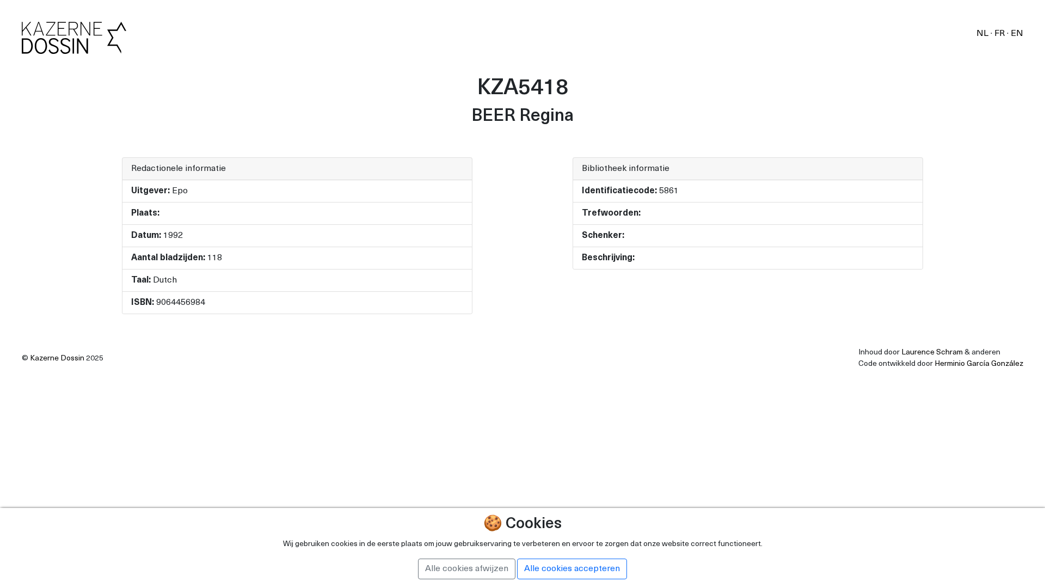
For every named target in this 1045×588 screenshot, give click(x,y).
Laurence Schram (932, 352)
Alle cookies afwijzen (466, 569)
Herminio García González (979, 364)
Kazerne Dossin (57, 358)
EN (1017, 33)
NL (983, 33)
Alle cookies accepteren (572, 569)
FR (1000, 33)
